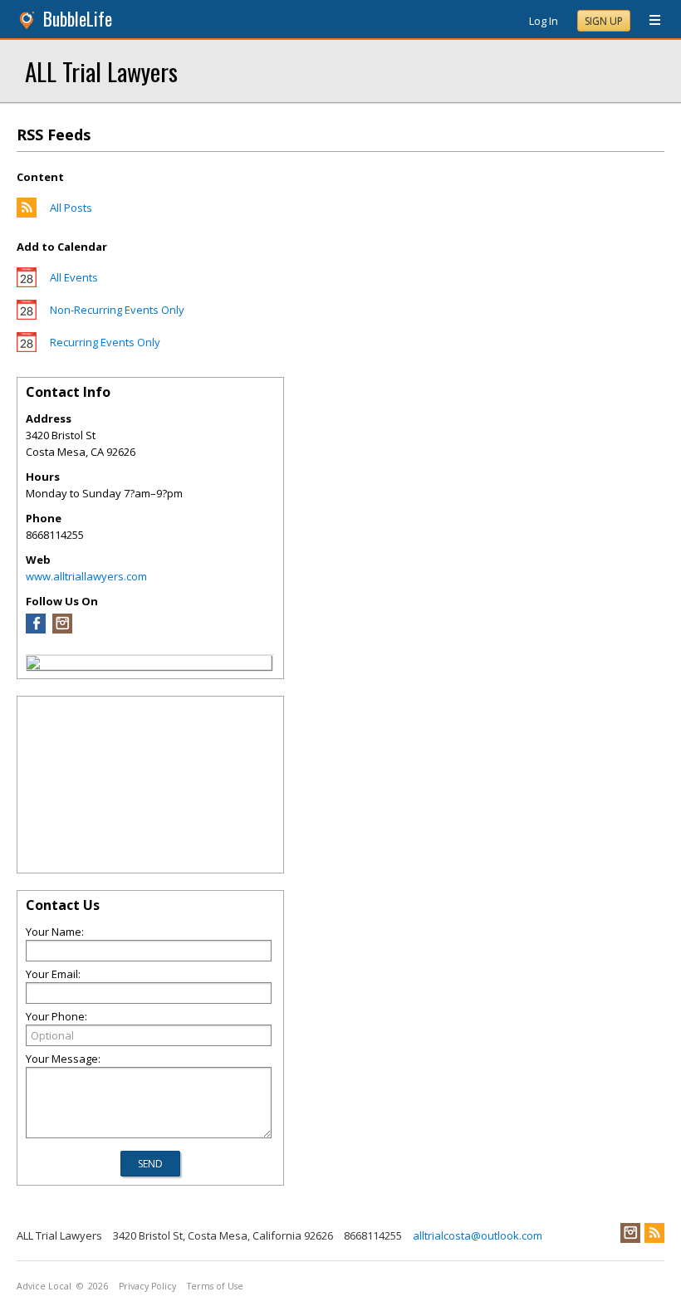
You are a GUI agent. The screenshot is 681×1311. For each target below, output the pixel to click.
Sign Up (604, 21)
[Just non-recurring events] (27, 315)
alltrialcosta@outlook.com (477, 1235)
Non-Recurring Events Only (117, 309)
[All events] (27, 283)
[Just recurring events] (27, 347)
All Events (74, 277)
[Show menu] (648, 20)
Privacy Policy (147, 1286)
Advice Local (44, 1286)
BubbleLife (77, 19)
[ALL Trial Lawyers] (33, 665)
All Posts (71, 207)
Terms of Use (215, 1286)
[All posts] (27, 213)
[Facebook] (36, 629)
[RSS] (654, 1233)
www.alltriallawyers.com (86, 576)
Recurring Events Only (105, 342)
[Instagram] (62, 629)
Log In (543, 20)
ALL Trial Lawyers (101, 71)
